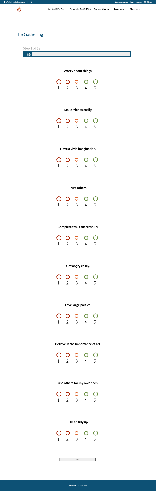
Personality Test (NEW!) (80, 9)
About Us (134, 9)
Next (77, 460)
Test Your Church (101, 9)
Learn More (119, 9)
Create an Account (121, 2)
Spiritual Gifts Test (56, 9)
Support (139, 2)
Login (132, 2)
